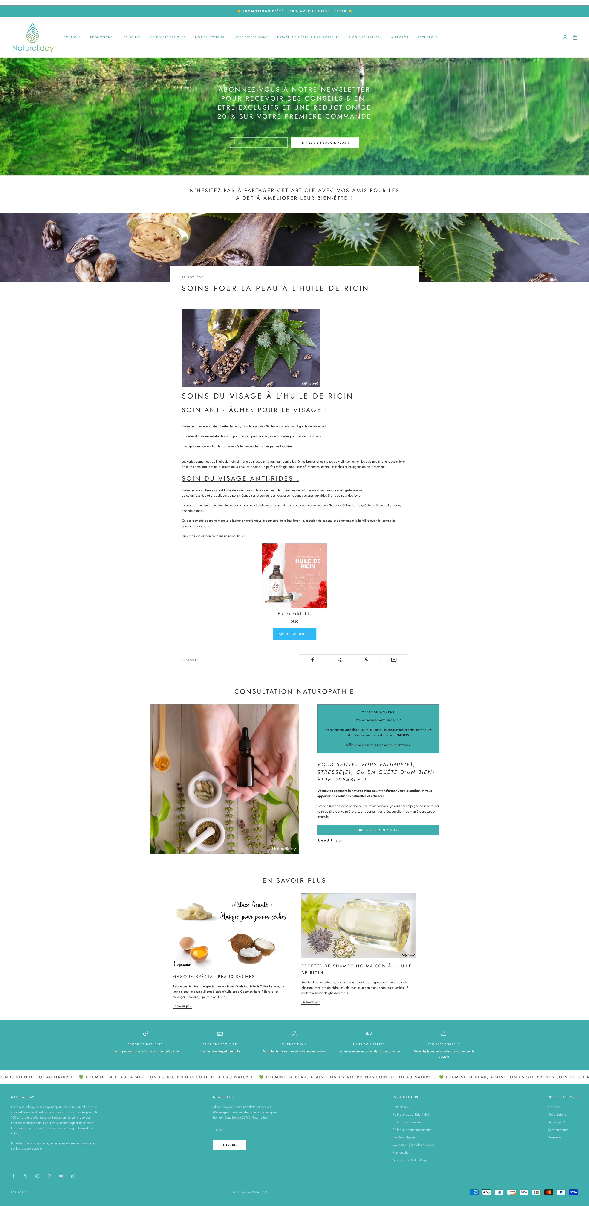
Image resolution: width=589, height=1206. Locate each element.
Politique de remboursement (412, 1129)
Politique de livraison (407, 1122)
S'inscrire (230, 1145)
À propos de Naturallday (409, 1160)
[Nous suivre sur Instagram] (37, 1176)
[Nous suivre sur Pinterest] (49, 1176)
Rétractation (401, 1107)
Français (19, 1192)
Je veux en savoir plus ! (325, 142)
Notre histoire (557, 1114)
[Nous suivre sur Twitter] (25, 1176)
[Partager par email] (393, 660)
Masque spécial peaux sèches (214, 977)
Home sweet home (251, 37)
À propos (399, 37)
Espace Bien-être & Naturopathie (308, 37)
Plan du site (400, 1152)
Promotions (101, 37)
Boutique (72, 37)
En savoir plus (182, 1006)
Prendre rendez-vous (378, 830)
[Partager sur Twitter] (339, 660)
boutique (238, 536)
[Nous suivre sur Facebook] (13, 1176)
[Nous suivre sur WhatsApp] (73, 1176)
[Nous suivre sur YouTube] (61, 1176)
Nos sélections (209, 37)
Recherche (428, 37)
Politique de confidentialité (411, 1114)
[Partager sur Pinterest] (366, 660)
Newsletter (555, 1137)
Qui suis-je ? (556, 1122)
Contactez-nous (558, 1129)
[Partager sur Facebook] (312, 660)
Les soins (131, 37)
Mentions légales (404, 1137)
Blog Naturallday (365, 37)
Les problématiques (167, 37)
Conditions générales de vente (413, 1144)
